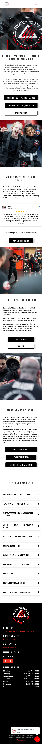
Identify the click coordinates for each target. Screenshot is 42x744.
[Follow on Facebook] (10, 661)
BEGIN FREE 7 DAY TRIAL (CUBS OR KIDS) (21, 105)
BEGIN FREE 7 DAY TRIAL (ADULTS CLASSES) (21, 97)
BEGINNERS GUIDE (21, 113)
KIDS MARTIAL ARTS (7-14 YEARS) (21, 465)
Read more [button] (21, 223)
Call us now (19, 198)
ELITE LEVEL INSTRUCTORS (21, 300)
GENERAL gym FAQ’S (21, 483)
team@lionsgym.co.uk (12, 648)
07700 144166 (9, 640)
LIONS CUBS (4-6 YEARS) (21, 457)
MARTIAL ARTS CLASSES (21, 410)
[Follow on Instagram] (5, 661)
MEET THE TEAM (21, 339)
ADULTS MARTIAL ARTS (21, 449)
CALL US (21, 346)
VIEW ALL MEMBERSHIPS (21, 240)
